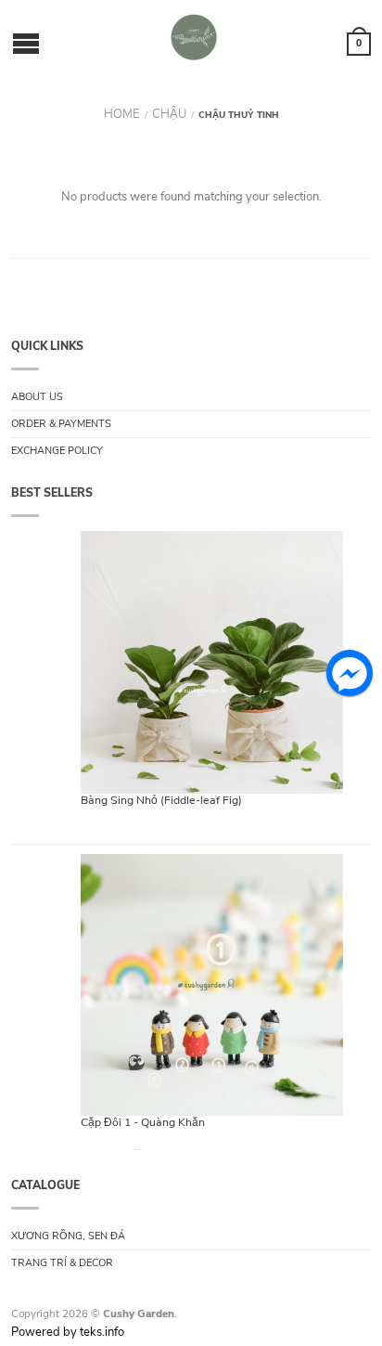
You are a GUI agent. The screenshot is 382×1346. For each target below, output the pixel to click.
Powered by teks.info (67, 1332)
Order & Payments (61, 424)
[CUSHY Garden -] (193, 37)
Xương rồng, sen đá (68, 1236)
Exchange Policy (57, 451)
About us (37, 397)
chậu (169, 114)
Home (122, 114)
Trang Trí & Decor (62, 1263)
